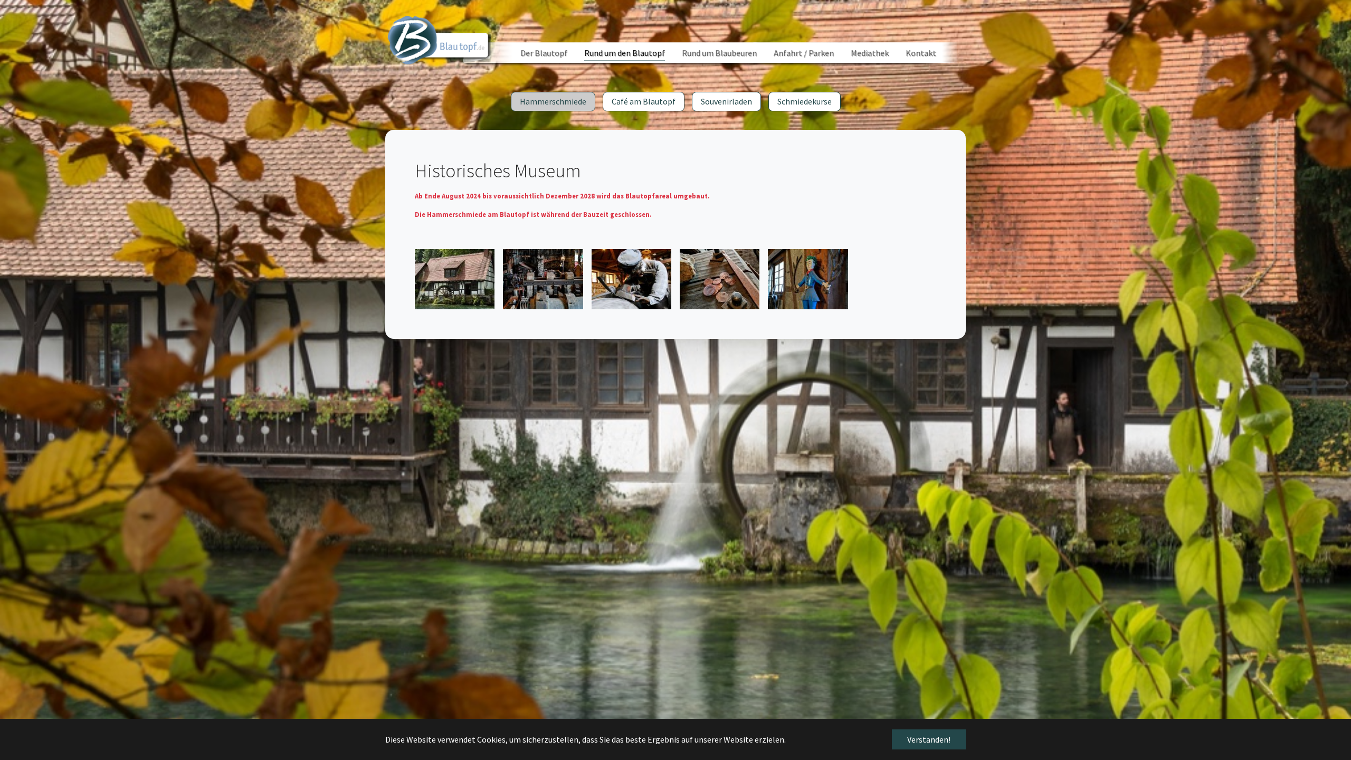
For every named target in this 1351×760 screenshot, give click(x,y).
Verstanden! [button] (928, 739)
